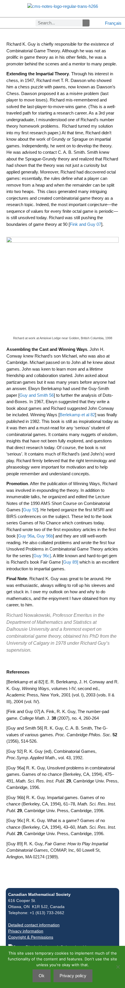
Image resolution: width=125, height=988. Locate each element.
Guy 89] (70, 562)
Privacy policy (73, 975)
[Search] (86, 22)
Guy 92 (30, 509)
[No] (118, 967)
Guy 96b (44, 535)
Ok (41, 975)
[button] (5, 23)
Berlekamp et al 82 (77, 414)
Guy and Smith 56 (36, 395)
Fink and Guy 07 (85, 224)
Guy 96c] (42, 555)
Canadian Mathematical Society (39, 894)
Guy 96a (26, 535)
